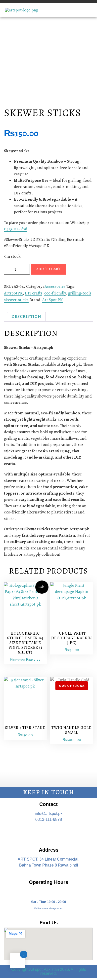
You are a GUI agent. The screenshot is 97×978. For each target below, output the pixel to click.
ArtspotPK (13, 293)
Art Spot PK (52, 300)
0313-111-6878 (15, 229)
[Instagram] (48, 833)
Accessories (55, 286)
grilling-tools (79, 293)
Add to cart (48, 269)
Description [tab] (26, 316)
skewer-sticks (16, 300)
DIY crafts (33, 293)
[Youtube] (63, 833)
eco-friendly (55, 293)
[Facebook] (34, 833)
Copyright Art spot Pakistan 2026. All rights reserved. (48, 971)
